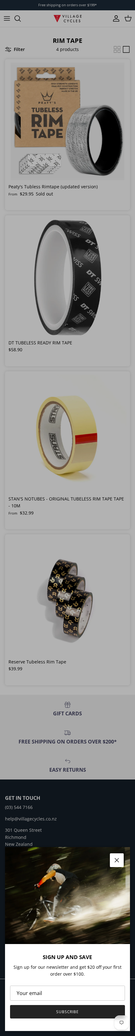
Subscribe (67, 1011)
